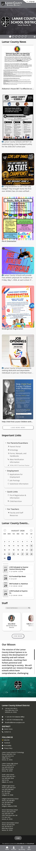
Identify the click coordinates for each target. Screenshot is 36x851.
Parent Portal (15, 446)
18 (13, 550)
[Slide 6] (26, 36)
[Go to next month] (31, 530)
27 (22, 554)
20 (22, 550)
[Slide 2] (13, 36)
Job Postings (15, 480)
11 (13, 546)
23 (4, 554)
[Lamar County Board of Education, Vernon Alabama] (3, 142)
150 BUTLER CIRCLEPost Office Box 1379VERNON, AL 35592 (11, 710)
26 (18, 554)
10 (9, 546)
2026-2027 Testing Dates (19, 465)
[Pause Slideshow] (34, 36)
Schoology (14, 450)
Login (18, 838)
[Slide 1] (10, 36)
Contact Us (7, 732)
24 (9, 554)
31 (9, 558)
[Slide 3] (16, 36)
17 (9, 550)
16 (4, 550)
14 (27, 546)
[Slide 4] (20, 36)
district (6, 726)
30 (4, 558)
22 (31, 550)
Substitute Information (19, 484)
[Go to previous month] (5, 530)
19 (18, 550)
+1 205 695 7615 (10, 717)
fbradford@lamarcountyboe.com (15, 722)
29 (31, 554)
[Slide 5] (23, 36)
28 (27, 554)
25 (13, 554)
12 (18, 546)
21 (27, 550)
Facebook (7, 743)
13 (22, 546)
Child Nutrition (16, 501)
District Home (8, 729)
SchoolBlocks (21, 843)
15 (31, 546)
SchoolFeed (30, 843)
